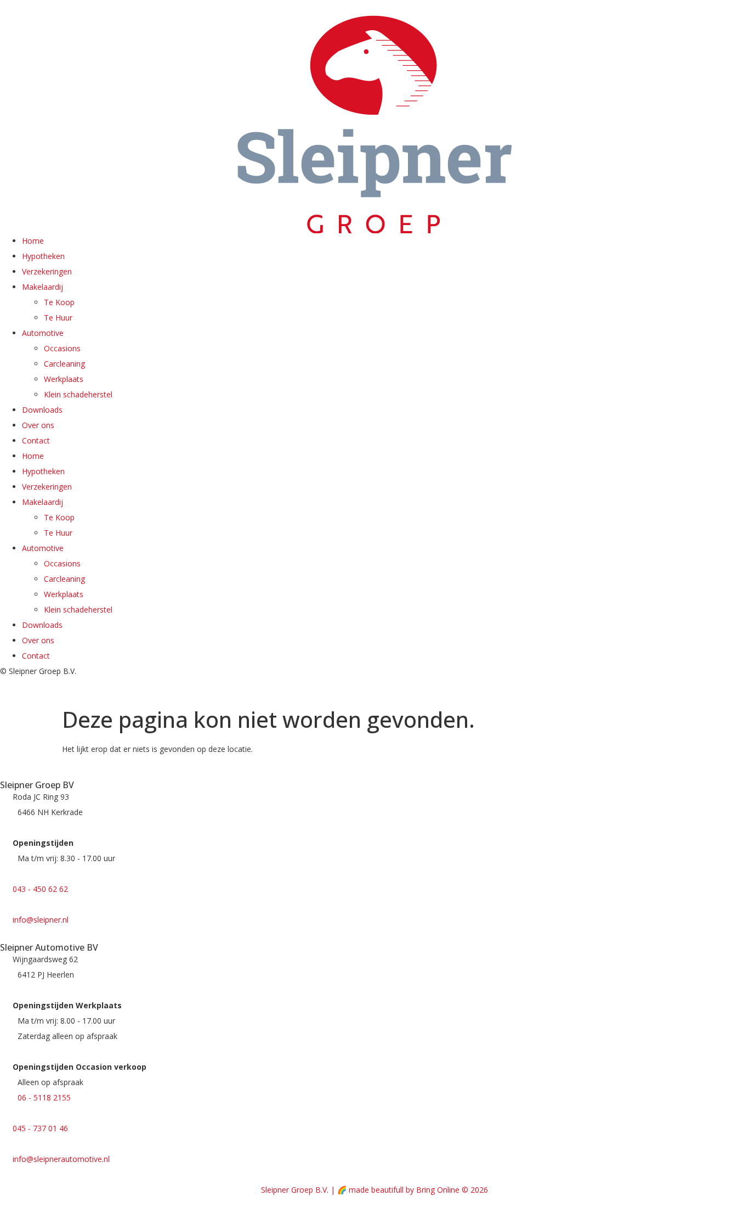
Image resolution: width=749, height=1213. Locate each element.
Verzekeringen (47, 271)
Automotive (43, 333)
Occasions (62, 348)
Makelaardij (42, 287)
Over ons (38, 425)
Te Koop (59, 302)
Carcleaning (64, 363)
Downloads (42, 410)
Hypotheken (43, 256)
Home (33, 240)
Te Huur (58, 317)
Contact (36, 440)
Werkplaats (63, 379)
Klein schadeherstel (78, 394)
